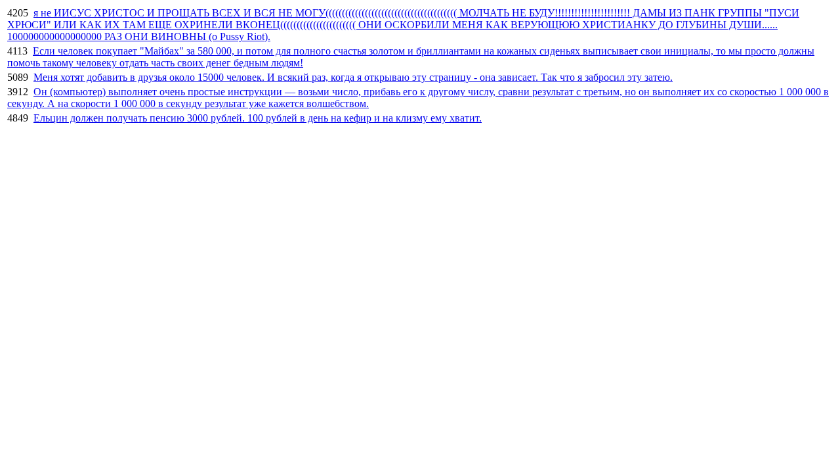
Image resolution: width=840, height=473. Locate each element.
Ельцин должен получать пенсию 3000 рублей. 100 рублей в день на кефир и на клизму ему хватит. (257, 118)
